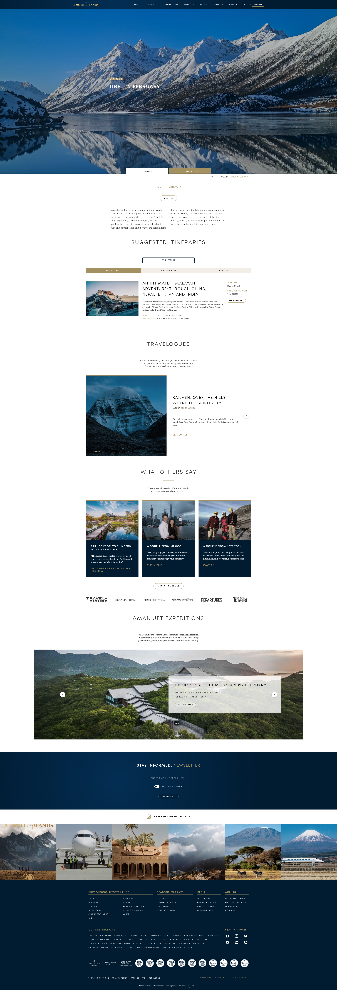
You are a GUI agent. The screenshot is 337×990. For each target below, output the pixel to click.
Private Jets (153, 5)
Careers (134, 978)
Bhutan (134, 936)
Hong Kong (190, 936)
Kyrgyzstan (119, 940)
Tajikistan (116, 948)
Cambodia (155, 936)
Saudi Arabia (140, 944)
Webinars (230, 910)
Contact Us (154, 978)
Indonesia (97, 571)
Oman (207, 940)
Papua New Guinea (97, 944)
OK (193, 986)
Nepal (199, 940)
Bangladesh (120, 936)
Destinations (171, 5)
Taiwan (104, 948)
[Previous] (62, 694)
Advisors (218, 5)
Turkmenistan (152, 948)
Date (203, 5)
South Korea (200, 944)
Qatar (127, 944)
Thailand (129, 948)
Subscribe (168, 796)
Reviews (92, 906)
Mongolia (175, 940)
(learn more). (182, 986)
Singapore (184, 944)
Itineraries (162, 898)
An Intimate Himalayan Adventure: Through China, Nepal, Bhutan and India (174, 289)
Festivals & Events (166, 902)
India (202, 936)
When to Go (163, 906)
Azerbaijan (106, 936)
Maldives (162, 940)
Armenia (92, 936)
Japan (159, 565)
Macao (139, 940)
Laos (130, 940)
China (167, 936)
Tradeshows (231, 906)
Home (212, 177)
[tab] (147, 171)
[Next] (246, 415)
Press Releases (204, 898)
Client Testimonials (133, 910)
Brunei (144, 936)
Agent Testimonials (235, 902)
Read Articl (180, 435)
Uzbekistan (175, 948)
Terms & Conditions (98, 978)
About (137, 5)
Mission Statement (98, 914)
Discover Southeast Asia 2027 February (220, 685)
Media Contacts (205, 910)
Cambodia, (114, 568)
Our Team (93, 902)
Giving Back (94, 910)
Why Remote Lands (235, 898)
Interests (189, 5)
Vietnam (188, 948)
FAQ (90, 918)
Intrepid (127, 902)
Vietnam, (126, 568)
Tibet (139, 948)
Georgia (177, 936)
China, (151, 565)
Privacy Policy (120, 978)
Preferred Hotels (166, 910)
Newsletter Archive (207, 906)
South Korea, (99, 568)
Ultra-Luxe (128, 898)
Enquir (258, 5)
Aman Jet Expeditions (134, 906)
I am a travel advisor (171, 786)
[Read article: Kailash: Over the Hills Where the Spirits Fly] (126, 415)
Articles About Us (206, 902)
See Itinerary (236, 300)
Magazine (234, 5)
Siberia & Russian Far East (163, 944)
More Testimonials (168, 586)
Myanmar (188, 940)
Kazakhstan (103, 940)
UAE (165, 948)
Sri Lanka (93, 948)
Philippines (116, 944)
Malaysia (208, 565)
